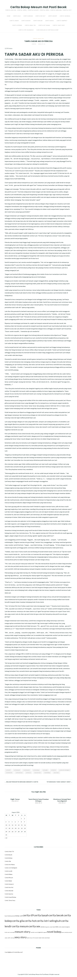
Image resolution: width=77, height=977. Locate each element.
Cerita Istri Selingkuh (26, 30)
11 (9, 825)
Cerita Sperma (17, 25)
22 (22, 828)
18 (9, 828)
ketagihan (67, 927)
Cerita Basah (26, 20)
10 (6, 825)
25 (9, 831)
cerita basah (17, 770)
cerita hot (53, 770)
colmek (42, 927)
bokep (17, 916)
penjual (70, 932)
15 (22, 825)
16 (25, 825)
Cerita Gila (17, 16)
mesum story (37, 772)
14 (18, 825)
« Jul (6, 838)
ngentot (40, 932)
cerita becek (26, 770)
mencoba (12, 932)
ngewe (45, 932)
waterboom (47, 937)
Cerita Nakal (49, 20)
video (43, 937)
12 (12, 825)
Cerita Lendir (14, 20)
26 (12, 831)
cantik (21, 916)
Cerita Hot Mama (44, 25)
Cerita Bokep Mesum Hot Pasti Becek (38, 7)
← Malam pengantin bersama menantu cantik (21, 782)
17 (6, 828)
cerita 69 (8, 770)
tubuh (40, 937)
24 (6, 831)
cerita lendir (9, 772)
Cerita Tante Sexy (59, 25)
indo (56, 927)
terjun (31, 937)
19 (12, 828)
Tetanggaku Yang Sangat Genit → (59, 782)
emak (51, 926)
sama (6, 937)
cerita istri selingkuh (64, 770)
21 (18, 828)
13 (15, 825)
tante (28, 937)
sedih (9, 937)
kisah (6, 932)
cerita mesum (19, 772)
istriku (60, 927)
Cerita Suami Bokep (10, 897)
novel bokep (47, 772)
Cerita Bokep (52, 16)
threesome (35, 937)
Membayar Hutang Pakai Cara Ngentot (62, 800)
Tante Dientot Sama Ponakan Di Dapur (38, 800)
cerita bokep (36, 770)
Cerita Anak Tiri (30, 25)
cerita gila (45, 770)
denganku (47, 926)
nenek (36, 932)
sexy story (56, 772)
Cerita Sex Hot (40, 16)
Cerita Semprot (62, 20)
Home (8, 16)
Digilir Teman (15, 799)
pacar (63, 932)
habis (54, 927)
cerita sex (28, 772)
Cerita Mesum (28, 16)
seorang (12, 937)
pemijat (66, 932)
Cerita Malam (37, 20)
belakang (10, 916)
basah (6, 916)
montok (32, 932)
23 (25, 828)
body (14, 916)
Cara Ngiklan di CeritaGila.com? (47, 30)
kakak (63, 927)
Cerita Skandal (65, 16)
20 (15, 828)
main (9, 932)
